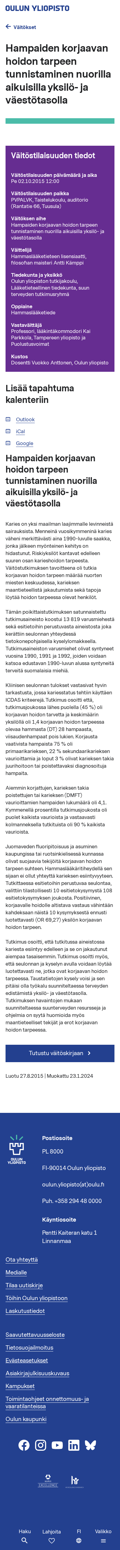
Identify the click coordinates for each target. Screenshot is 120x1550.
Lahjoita (51, 1532)
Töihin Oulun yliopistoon (37, 1298)
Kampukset (20, 1386)
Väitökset (25, 27)
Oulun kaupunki (26, 1419)
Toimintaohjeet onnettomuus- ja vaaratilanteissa (47, 1402)
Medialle (16, 1273)
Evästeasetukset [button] (27, 1361)
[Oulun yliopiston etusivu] (57, 6)
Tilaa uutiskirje (24, 1285)
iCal (20, 432)
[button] (103, 1536)
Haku (25, 1531)
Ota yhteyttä (22, 1260)
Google (24, 444)
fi (84, 1539)
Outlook (25, 420)
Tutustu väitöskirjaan (57, 1053)
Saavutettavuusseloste (35, 1335)
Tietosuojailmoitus (29, 1348)
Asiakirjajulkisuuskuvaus (37, 1373)
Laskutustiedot (25, 1311)
